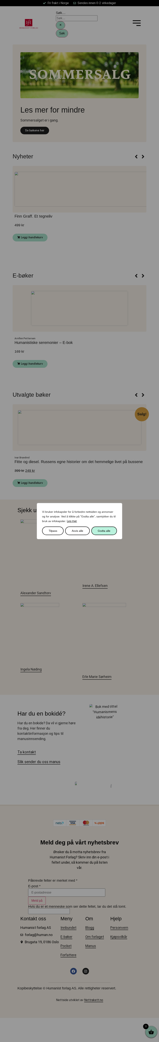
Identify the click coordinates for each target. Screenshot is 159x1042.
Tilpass (53, 530)
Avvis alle (77, 530)
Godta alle (104, 530)
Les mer (72, 521)
